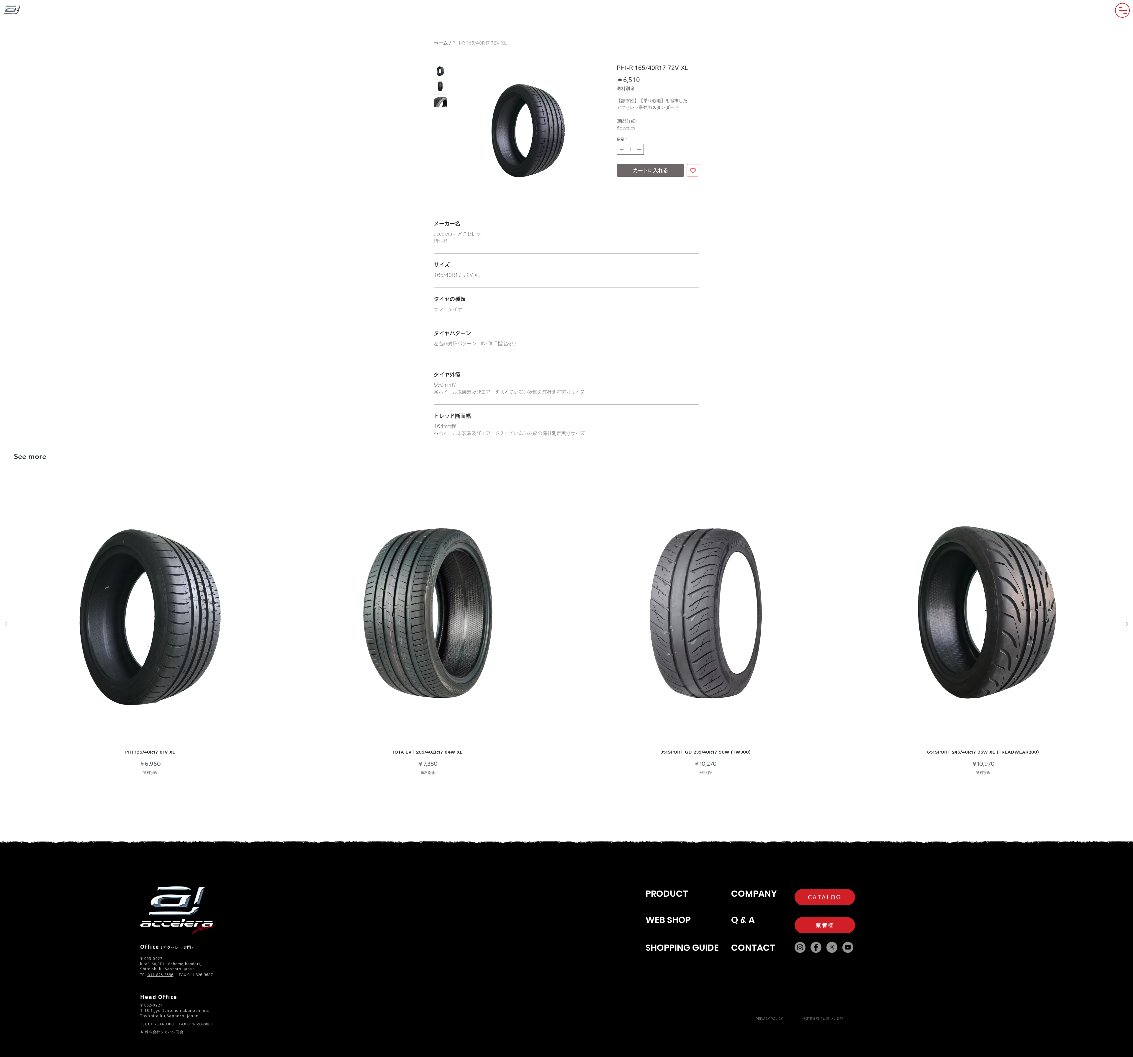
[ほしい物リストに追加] (693, 170)
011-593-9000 (160, 1024)
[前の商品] (5, 624)
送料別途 (625, 88)
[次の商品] (1127, 624)
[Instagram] (800, 947)
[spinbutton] (630, 149)
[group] (566, 624)
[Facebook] (816, 947)
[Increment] (639, 149)
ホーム (441, 43)
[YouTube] (847, 947)
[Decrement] (621, 149)
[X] (831, 947)
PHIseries (626, 127)
